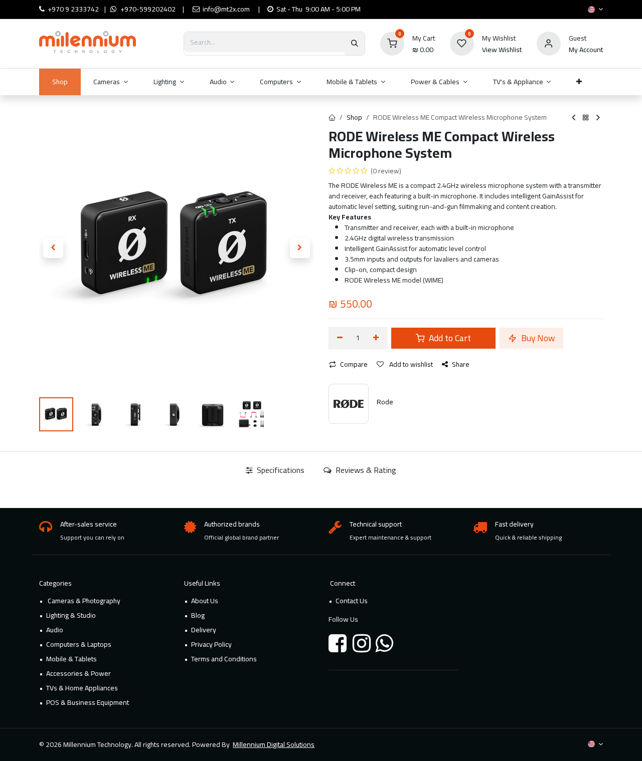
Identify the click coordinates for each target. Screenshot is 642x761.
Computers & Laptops (78, 644)
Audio (54, 629)
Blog (198, 615)
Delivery (203, 629)
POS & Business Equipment (87, 702)
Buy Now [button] (537, 338)
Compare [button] (354, 364)
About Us (204, 600)
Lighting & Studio (71, 615)
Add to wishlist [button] (410, 364)
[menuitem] (59, 82)
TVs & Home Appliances (82, 687)
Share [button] (460, 364)
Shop (354, 117)
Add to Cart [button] (449, 338)
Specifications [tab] (279, 469)
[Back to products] (586, 118)
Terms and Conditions (224, 658)
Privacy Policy (211, 644)
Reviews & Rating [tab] (365, 469)
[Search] (355, 43)
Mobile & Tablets (71, 658)
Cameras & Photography (83, 600)
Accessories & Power (78, 673)
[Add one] (376, 338)
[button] (53, 248)
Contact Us (352, 600)
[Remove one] (340, 338)
